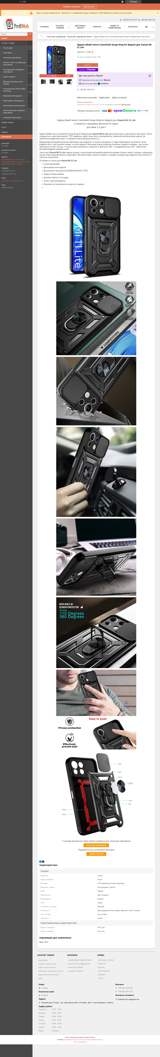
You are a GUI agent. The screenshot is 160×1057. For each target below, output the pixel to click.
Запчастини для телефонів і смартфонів (14, 111)
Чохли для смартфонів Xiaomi (79, 37)
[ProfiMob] (16, 24)
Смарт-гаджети (9, 77)
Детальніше (89, 7)
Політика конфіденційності (93, 1040)
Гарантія (97, 27)
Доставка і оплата (80, 27)
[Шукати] (30, 34)
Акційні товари (7, 122)
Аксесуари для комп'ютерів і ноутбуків (14, 90)
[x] (43, 862)
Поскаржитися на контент (73, 1040)
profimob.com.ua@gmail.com (12, 181)
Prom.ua (92, 1037)
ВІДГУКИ (101, 967)
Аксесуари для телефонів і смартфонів (13, 70)
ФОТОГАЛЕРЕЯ (104, 971)
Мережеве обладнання (12, 96)
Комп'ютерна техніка (47, 967)
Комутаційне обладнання (13, 101)
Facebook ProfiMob (75, 967)
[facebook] (40, 862)
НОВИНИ (101, 974)
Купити (87, 65)
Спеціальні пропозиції (12, 117)
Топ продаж (7, 48)
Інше (40, 978)
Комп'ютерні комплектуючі (14, 105)
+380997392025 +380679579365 (79, 960)
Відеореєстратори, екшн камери (13, 82)
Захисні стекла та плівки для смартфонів (14, 63)
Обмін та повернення (114, 27)
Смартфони (7, 53)
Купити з (83, 70)
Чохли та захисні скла (47, 964)
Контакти (133, 27)
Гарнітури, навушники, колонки (51, 971)
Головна (44, 27)
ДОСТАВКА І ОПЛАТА (106, 960)
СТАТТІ (100, 978)
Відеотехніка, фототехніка (49, 974)
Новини (5, 132)
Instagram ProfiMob (75, 971)
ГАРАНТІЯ (101, 964)
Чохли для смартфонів (12, 57)
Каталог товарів (8, 43)
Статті (4, 127)
